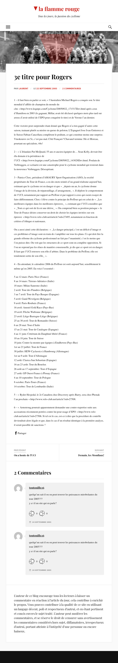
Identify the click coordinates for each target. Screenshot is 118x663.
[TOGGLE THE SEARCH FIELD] (110, 27)
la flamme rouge (59, 8)
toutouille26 (36, 487)
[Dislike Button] (42, 513)
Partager (22, 433)
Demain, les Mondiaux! (91, 455)
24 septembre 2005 (41, 522)
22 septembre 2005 (46, 88)
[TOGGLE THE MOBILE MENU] (8, 27)
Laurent (23, 88)
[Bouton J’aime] (32, 513)
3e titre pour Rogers (43, 76)
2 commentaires (71, 88)
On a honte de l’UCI (25, 455)
